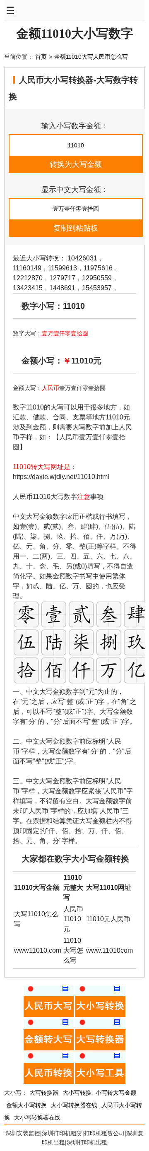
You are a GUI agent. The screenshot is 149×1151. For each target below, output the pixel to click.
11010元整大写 (73, 887)
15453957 (97, 287)
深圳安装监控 (22, 1133)
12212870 (28, 278)
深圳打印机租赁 (62, 1133)
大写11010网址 (108, 887)
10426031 (82, 258)
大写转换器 (43, 1092)
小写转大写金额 (116, 1092)
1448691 (62, 287)
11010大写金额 (36, 887)
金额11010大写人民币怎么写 (91, 56)
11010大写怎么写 (73, 950)
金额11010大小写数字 (74, 33)
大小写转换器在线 (74, 1105)
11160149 (27, 268)
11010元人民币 (108, 918)
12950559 (97, 278)
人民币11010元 (73, 918)
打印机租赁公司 (104, 1133)
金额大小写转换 (26, 1105)
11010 (74, 306)
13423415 (28, 287)
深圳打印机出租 (87, 1142)
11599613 (62, 268)
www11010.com (37, 950)
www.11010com (109, 950)
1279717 (62, 278)
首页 (41, 56)
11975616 (98, 268)
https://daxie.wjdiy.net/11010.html (61, 476)
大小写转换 (76, 1092)
